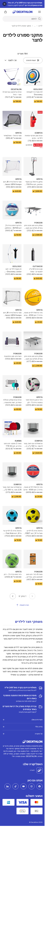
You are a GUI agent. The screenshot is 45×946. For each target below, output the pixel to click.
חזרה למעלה (24, 605)
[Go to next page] (13, 596)
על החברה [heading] (37, 726)
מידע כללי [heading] (37, 719)
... (35, 26)
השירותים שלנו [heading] (35, 711)
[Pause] (4, 4)
